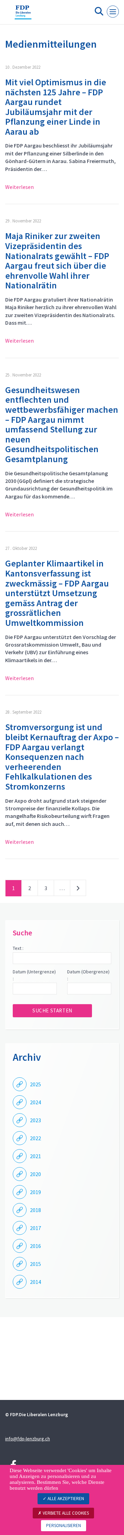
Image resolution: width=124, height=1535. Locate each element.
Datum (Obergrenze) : (88, 975)
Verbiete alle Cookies (65, 1513)
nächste (78, 889)
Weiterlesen (19, 186)
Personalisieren (63, 1525)
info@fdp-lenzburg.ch (27, 1439)
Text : (18, 948)
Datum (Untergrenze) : (34, 975)
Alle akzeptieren (65, 1498)
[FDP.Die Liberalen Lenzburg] (23, 15)
